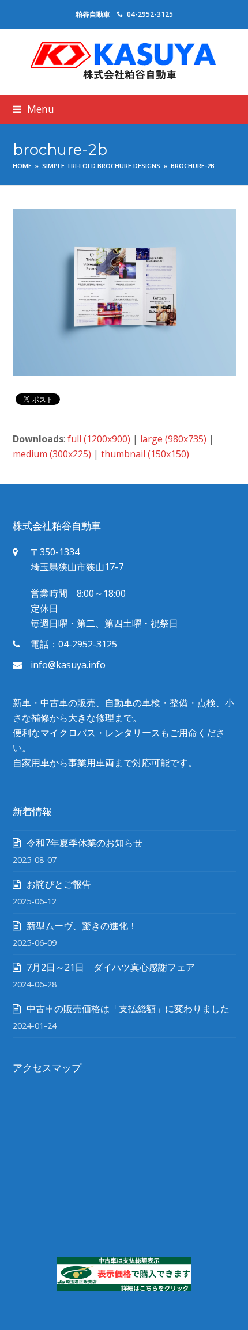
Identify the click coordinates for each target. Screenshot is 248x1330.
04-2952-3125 (150, 14)
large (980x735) (173, 439)
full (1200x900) (98, 439)
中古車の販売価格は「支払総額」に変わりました (128, 1008)
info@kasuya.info (68, 664)
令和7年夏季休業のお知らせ (84, 842)
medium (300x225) (52, 454)
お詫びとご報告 (59, 884)
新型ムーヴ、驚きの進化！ (82, 925)
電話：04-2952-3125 (74, 644)
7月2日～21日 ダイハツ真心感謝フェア (111, 967)
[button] (33, 109)
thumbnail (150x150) (145, 454)
